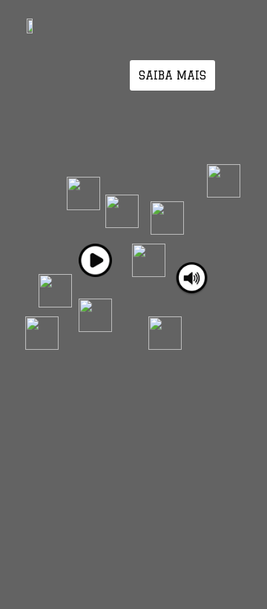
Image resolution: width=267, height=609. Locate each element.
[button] (172, 75)
